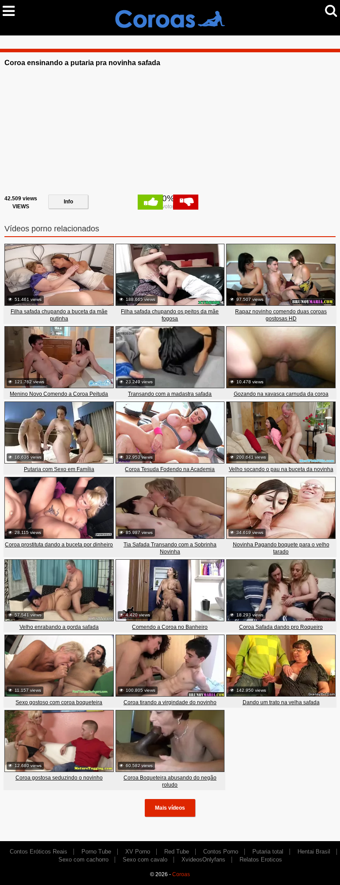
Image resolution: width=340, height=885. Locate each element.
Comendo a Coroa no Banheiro (170, 627)
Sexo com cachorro (83, 859)
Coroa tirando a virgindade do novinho (170, 702)
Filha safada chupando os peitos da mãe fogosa (170, 315)
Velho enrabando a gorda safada (59, 627)
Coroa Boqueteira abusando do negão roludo (170, 781)
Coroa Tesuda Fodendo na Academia (170, 469)
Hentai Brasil (314, 851)
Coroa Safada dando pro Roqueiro (281, 627)
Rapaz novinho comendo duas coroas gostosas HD (281, 315)
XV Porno (137, 851)
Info (68, 202)
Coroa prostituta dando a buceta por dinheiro (59, 545)
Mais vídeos (170, 808)
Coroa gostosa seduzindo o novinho (59, 778)
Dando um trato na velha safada (281, 702)
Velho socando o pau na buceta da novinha (281, 469)
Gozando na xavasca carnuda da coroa (281, 394)
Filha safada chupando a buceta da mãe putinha (59, 315)
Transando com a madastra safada (170, 394)
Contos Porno (220, 851)
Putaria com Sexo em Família (59, 469)
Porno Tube (96, 851)
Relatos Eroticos (261, 859)
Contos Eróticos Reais (38, 851)
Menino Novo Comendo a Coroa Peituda (59, 394)
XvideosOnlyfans (203, 859)
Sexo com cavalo (145, 859)
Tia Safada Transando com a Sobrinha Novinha (170, 548)
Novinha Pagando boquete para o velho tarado (281, 548)
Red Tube (176, 851)
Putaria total (267, 851)
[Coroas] (170, 17)
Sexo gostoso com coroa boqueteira (58, 702)
